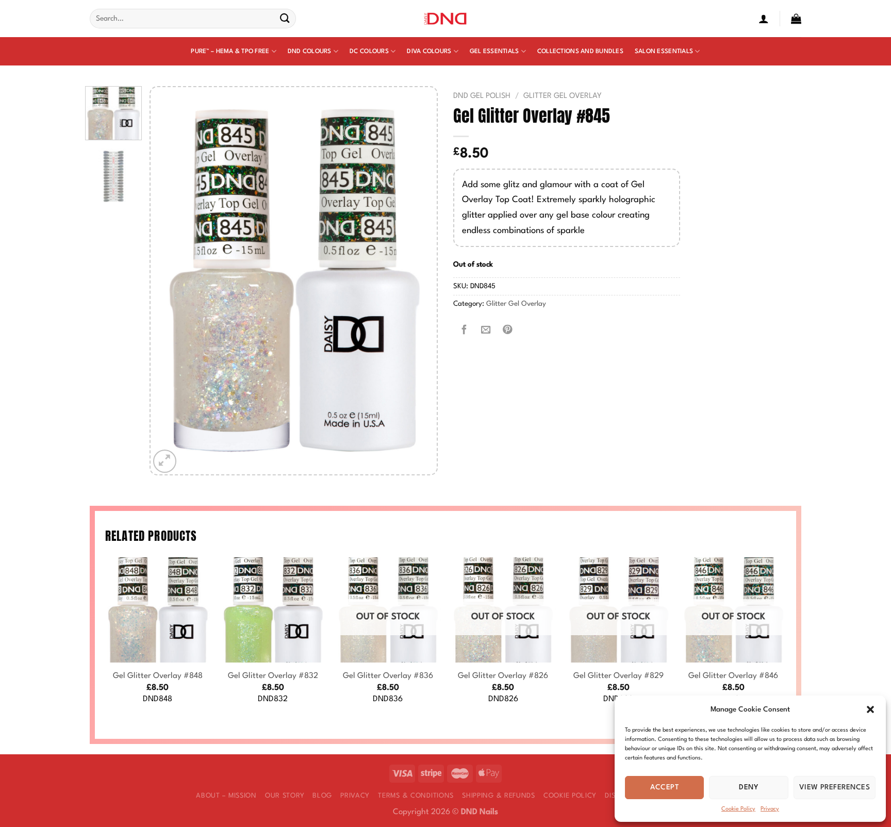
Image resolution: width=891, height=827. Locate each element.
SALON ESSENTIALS (664, 51)
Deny (748, 787)
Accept (664, 787)
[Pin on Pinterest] (507, 330)
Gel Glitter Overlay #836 (388, 676)
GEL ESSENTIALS (494, 51)
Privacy (770, 809)
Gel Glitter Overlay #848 (158, 676)
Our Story (284, 795)
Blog (322, 795)
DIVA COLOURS (429, 51)
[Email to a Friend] (486, 330)
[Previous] (169, 280)
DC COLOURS (369, 51)
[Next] (418, 280)
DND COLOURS (310, 51)
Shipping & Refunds (498, 795)
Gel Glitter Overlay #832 (273, 676)
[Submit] (285, 19)
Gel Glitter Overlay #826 (503, 676)
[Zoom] (164, 461)
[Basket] (796, 18)
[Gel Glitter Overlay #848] (157, 610)
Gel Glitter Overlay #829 (618, 676)
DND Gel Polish (481, 96)
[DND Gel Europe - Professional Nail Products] (446, 18)
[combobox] (193, 18)
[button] (870, 709)
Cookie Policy (738, 809)
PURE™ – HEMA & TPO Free (230, 51)
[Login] (763, 18)
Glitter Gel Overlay (562, 96)
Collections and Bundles (580, 51)
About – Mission (226, 795)
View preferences (834, 787)
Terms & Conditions (416, 795)
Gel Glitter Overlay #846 (733, 676)
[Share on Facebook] (464, 330)
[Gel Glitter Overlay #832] (272, 610)
